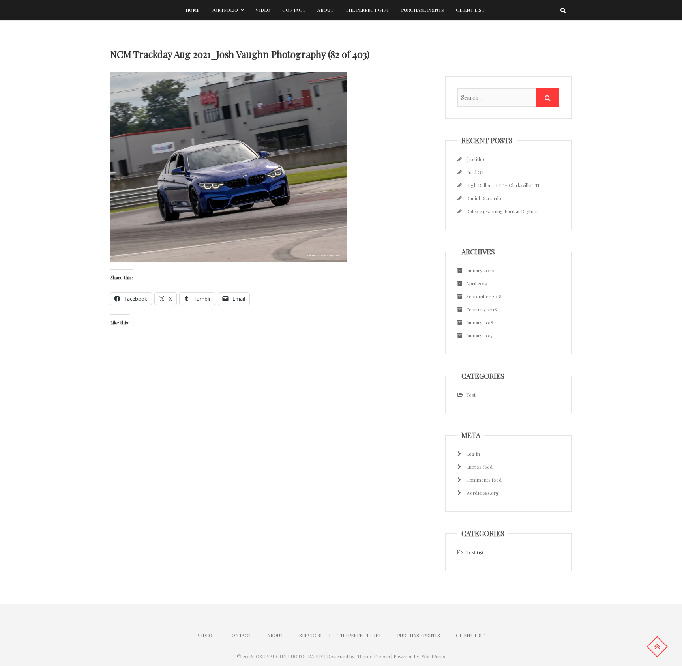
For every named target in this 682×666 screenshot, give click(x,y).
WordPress (433, 656)
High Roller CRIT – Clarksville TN (502, 185)
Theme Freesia (373, 656)
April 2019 (476, 283)
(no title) (475, 159)
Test (471, 394)
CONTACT (239, 635)
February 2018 (481, 309)
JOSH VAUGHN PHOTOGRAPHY (288, 656)
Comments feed (484, 480)
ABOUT (275, 635)
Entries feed (479, 467)
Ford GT (475, 172)
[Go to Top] (657, 646)
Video (263, 10)
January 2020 (480, 270)
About (325, 10)
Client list (470, 10)
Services (310, 635)
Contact (293, 10)
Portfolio (224, 10)
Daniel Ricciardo (483, 198)
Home (192, 10)
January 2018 (479, 322)
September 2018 (484, 296)
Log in (473, 454)
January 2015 (479, 335)
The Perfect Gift (367, 10)
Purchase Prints (422, 10)
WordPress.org (482, 493)
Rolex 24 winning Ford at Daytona (502, 211)
